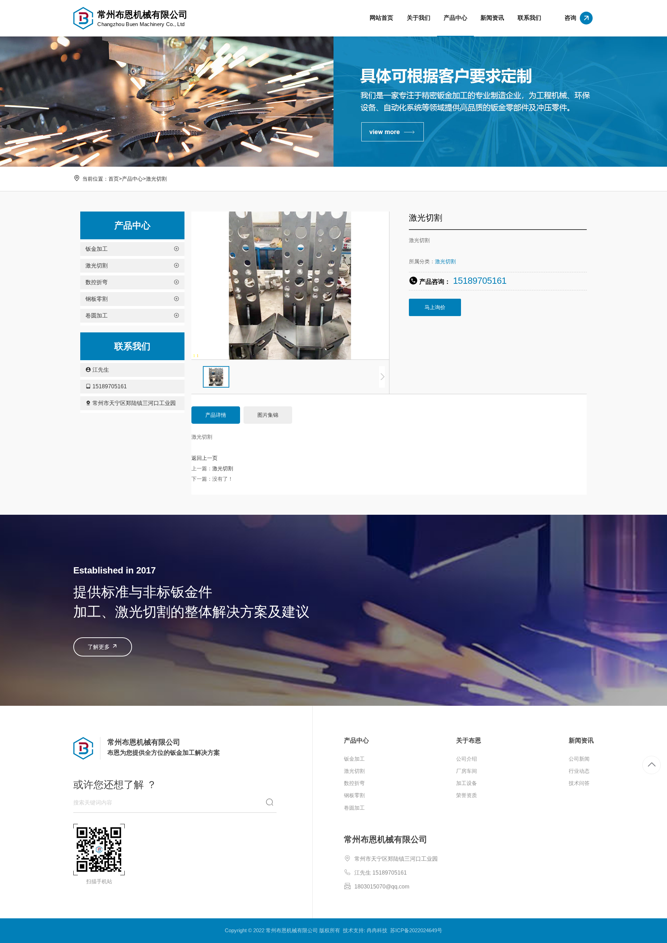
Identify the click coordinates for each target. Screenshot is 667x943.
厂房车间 (466, 771)
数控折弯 (354, 783)
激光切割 (156, 179)
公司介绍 (466, 759)
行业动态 (579, 771)
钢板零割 (354, 795)
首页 (113, 179)
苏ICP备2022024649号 (416, 930)
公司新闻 (579, 759)
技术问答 (579, 783)
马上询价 (435, 307)
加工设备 (466, 783)
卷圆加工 (354, 808)
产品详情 (215, 415)
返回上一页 (204, 458)
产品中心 (132, 179)
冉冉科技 (377, 930)
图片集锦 (267, 415)
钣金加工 (354, 759)
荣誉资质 (466, 795)
